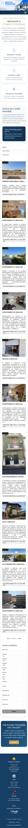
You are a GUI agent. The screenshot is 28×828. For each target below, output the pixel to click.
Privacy (18, 822)
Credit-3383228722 (17, 825)
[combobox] (13, 151)
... (17, 638)
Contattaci (14, 742)
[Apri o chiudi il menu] (25, 12)
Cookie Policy (11, 822)
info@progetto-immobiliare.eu (14, 808)
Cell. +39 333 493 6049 (14, 800)
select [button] (24, 150)
